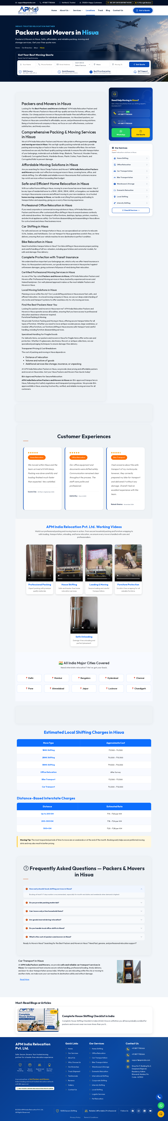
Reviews (71, 1080)
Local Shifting (97, 1090)
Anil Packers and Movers (39, 1079)
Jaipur (85, 688)
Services (77, 10)
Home (54, 10)
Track (100, 10)
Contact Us (118, 10)
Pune (30, 688)
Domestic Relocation (100, 1071)
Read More (24, 979)
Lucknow (112, 688)
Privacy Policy (75, 1117)
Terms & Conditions (91, 1117)
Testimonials (73, 1076)
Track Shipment (74, 1071)
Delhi (30, 678)
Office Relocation (99, 1053)
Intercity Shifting (98, 1085)
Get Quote (140, 135)
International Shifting (100, 1076)
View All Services (130, 210)
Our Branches (27, 48)
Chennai (140, 678)
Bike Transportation (100, 1062)
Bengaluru (85, 678)
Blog (108, 10)
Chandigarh (140, 688)
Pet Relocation (97, 1099)
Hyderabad (112, 678)
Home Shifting (97, 1049)
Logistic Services (98, 1094)
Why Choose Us (74, 1062)
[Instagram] (138, 1111)
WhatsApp (121, 135)
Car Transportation (99, 1058)
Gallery (71, 1085)
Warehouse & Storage (100, 1067)
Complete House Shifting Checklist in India (88, 1016)
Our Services (73, 1053)
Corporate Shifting (99, 1080)
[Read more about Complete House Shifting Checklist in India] (38, 1020)
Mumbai (58, 678)
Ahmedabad (58, 688)
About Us (64, 10)
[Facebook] (132, 1111)
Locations (90, 10)
